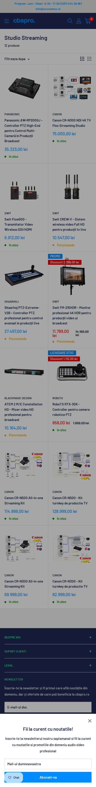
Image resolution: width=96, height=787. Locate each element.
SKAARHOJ (11, 301)
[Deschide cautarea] (70, 20)
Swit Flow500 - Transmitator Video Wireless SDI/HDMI (18, 224)
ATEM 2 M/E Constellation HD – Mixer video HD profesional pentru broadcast (23, 412)
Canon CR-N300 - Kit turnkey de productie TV (70, 583)
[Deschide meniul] (6, 21)
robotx (57, 398)
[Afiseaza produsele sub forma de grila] (82, 59)
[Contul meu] (79, 20)
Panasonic (12, 114)
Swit (7, 213)
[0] (88, 21)
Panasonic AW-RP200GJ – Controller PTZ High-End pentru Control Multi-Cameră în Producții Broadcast (23, 130)
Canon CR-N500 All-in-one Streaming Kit (23, 500)
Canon (57, 114)
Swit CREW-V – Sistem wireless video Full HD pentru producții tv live (69, 224)
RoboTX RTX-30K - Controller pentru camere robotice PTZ (71, 409)
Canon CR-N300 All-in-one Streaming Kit (23, 583)
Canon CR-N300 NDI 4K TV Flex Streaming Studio (71, 122)
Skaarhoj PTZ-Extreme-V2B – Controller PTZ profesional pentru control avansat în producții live (23, 315)
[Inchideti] (90, 720)
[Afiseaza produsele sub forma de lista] (90, 59)
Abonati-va (48, 777)
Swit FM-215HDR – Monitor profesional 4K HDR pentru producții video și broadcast (71, 315)
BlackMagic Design (18, 398)
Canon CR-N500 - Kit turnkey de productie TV (70, 500)
